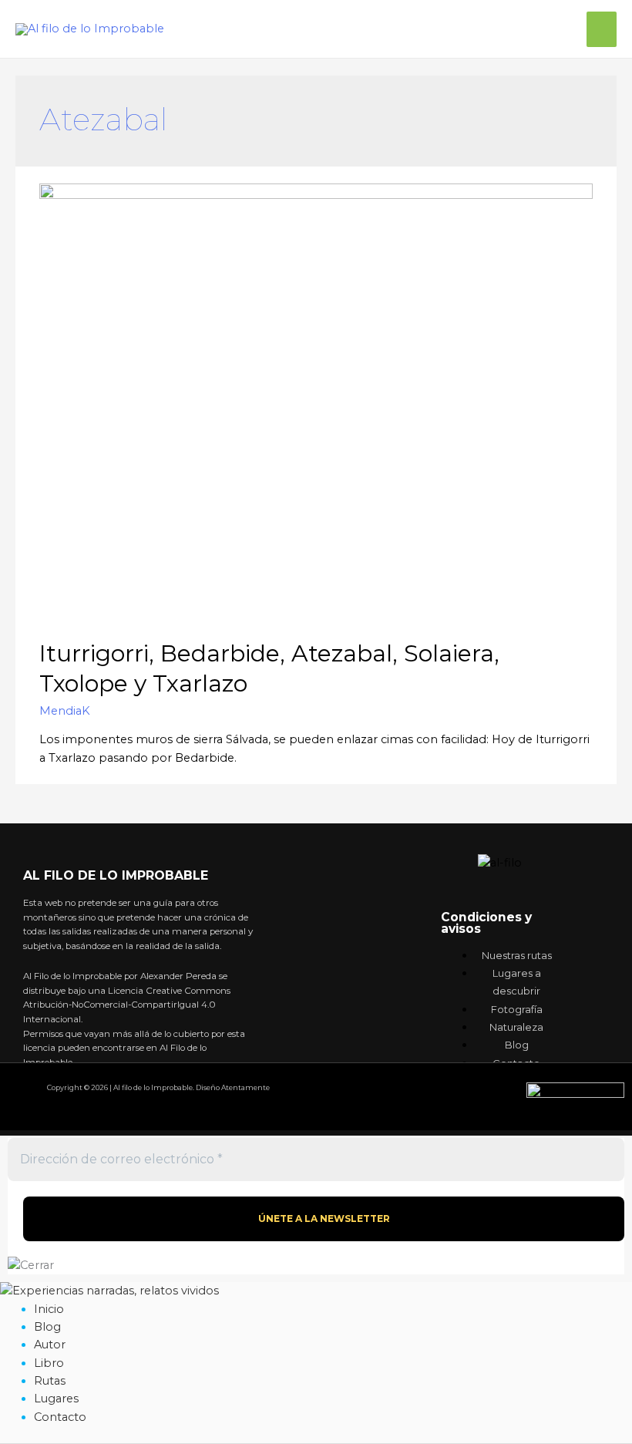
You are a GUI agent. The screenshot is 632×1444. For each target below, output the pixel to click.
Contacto (60, 1417)
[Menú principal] (602, 29)
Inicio (49, 1309)
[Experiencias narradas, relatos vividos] (109, 1291)
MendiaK (64, 711)
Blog (47, 1327)
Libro (49, 1363)
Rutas (50, 1381)
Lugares (56, 1398)
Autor (50, 1344)
